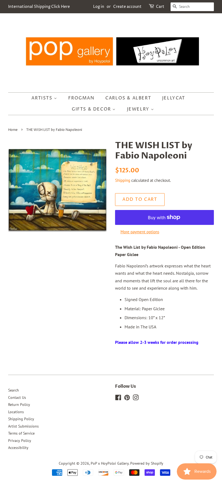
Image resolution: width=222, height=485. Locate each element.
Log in (98, 6)
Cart (160, 6)
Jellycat (173, 98)
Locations (16, 411)
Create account (127, 6)
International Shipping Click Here (39, 6)
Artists (42, 98)
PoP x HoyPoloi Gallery (110, 463)
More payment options (139, 231)
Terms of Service (21, 433)
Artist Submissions (23, 426)
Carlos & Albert (128, 98)
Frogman (81, 98)
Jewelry (139, 109)
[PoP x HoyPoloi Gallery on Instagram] (136, 398)
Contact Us (17, 397)
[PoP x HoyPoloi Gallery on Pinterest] (127, 398)
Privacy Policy (19, 440)
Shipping (122, 180)
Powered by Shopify (146, 463)
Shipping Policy (21, 418)
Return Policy (19, 404)
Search (13, 390)
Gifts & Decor (92, 109)
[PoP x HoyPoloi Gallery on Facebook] (118, 398)
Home (13, 130)
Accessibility (18, 447)
